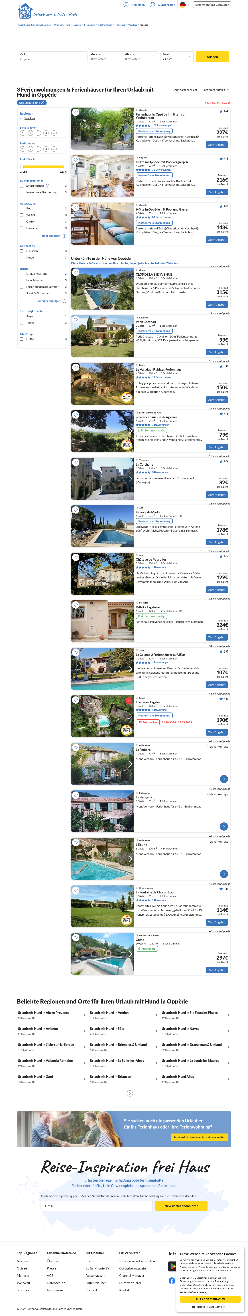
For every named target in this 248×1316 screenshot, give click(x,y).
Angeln (46, 316)
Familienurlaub (46, 280)
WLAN (46, 215)
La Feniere (143, 750)
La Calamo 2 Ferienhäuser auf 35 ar (160, 655)
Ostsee (22, 1268)
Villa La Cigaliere (148, 607)
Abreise (130, 54)
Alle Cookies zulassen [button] (210, 1299)
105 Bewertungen (162, 125)
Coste (140, 940)
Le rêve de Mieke (148, 512)
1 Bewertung (159, 567)
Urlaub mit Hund (46, 273)
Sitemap (23, 1290)
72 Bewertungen (161, 169)
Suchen (212, 57)
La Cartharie (144, 464)
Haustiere (46, 251)
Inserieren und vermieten (137, 1261)
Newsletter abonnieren (181, 1206)
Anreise (96, 54)
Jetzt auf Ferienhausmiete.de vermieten (199, 1137)
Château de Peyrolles (151, 559)
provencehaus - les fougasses (156, 417)
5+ (54, 133)
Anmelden (138, 4)
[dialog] (210, 1279)
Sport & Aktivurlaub (46, 293)
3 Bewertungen (160, 424)
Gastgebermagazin (132, 1268)
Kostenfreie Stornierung (46, 192)
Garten (46, 221)
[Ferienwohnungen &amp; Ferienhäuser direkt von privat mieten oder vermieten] (47, 14)
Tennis (46, 322)
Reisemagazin (95, 1275)
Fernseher (46, 228)
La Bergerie (144, 797)
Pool (46, 208)
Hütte (46, 338)
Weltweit (23, 1283)
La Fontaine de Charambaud (155, 892)
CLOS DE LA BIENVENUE (154, 274)
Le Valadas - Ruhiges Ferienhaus (158, 369)
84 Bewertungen (161, 217)
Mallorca (23, 1275)
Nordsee (23, 1261)
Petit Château (146, 322)
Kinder (46, 257)
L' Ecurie (141, 845)
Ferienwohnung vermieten (212, 4)
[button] (210, 1307)
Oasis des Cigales (148, 702)
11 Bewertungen (161, 377)
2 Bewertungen (160, 662)
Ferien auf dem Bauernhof (46, 286)
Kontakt (91, 1290)
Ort (22, 54)
